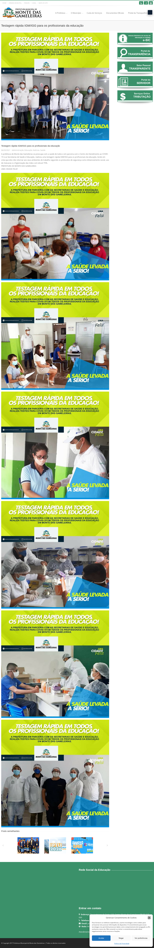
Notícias (36, 150)
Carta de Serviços (94, 13)
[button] (149, 918)
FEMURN (26, 3)
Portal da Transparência (138, 13)
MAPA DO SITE (43, 3)
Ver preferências (141, 938)
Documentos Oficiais (115, 13)
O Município (76, 13)
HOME (4, 3)
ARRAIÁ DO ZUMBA (82, 853)
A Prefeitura (60, 13)
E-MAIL (34, 3)
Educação (28, 150)
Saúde (42, 150)
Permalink (24, 841)
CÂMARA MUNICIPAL (15, 3)
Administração (18, 150)
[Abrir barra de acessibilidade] (150, 12)
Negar (121, 938)
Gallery (29, 847)
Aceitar (101, 938)
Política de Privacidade (121, 943)
